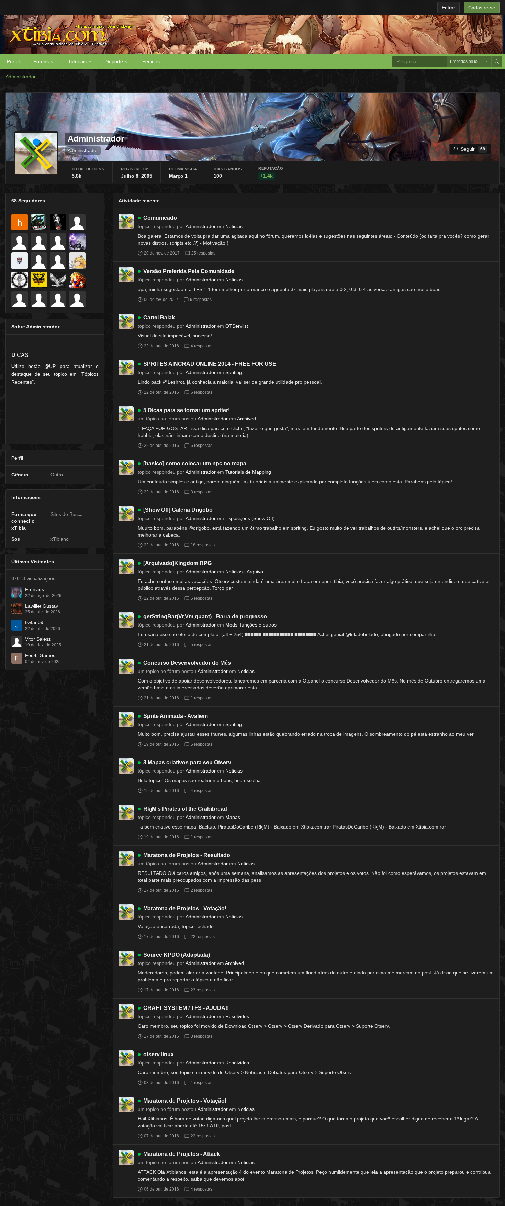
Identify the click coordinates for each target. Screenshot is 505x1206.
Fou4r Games (40, 655)
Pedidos (151, 61)
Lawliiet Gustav (41, 606)
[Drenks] (39, 260)
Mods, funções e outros (251, 625)
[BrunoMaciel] (58, 222)
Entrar (448, 7)
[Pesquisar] (496, 61)
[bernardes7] (77, 299)
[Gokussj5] (77, 280)
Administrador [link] (20, 76)
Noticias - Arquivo (244, 571)
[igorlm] (39, 241)
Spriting (233, 372)
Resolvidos (237, 1016)
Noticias (234, 226)
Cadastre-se (481, 7)
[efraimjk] (19, 280)
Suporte (114, 61)
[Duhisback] (19, 260)
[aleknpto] (39, 280)
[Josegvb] (77, 260)
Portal (13, 61)
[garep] (58, 241)
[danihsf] (19, 222)
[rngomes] (19, 299)
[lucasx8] (39, 299)
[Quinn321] (77, 222)
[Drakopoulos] (77, 241)
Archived (246, 418)
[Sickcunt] (58, 280)
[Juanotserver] (58, 299)
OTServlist (236, 326)
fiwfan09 (34, 622)
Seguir (473, 149)
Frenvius (34, 589)
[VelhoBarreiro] (39, 222)
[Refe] (19, 241)
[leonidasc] (58, 260)
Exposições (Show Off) (250, 518)
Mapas (232, 817)
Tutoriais (77, 61)
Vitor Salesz (38, 639)
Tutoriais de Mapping (248, 472)
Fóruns (41, 61)
